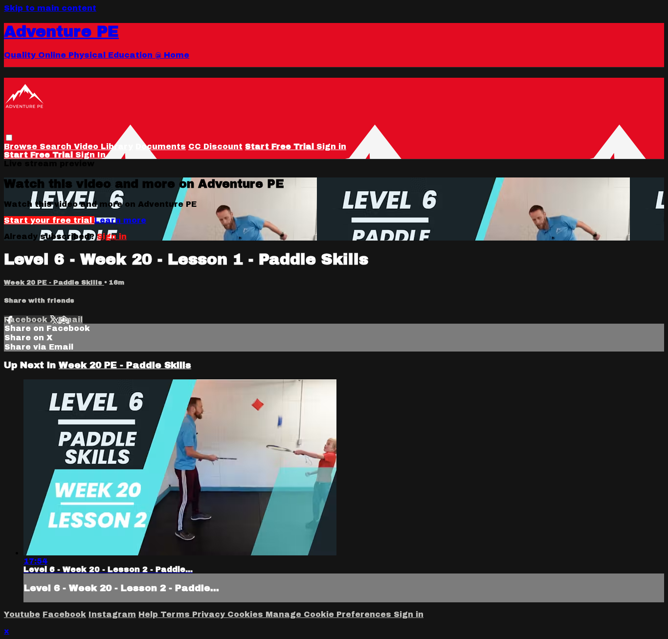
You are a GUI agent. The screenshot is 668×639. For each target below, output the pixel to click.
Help (149, 614)
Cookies (246, 614)
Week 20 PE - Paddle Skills (54, 282)
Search (57, 146)
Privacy (209, 614)
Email (70, 319)
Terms (176, 614)
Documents (160, 146)
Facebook (27, 319)
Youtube (22, 614)
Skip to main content (50, 8)
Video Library (103, 146)
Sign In (90, 155)
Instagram (112, 614)
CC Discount (215, 146)
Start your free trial (49, 220)
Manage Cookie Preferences (330, 614)
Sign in (331, 146)
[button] (9, 137)
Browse (22, 146)
